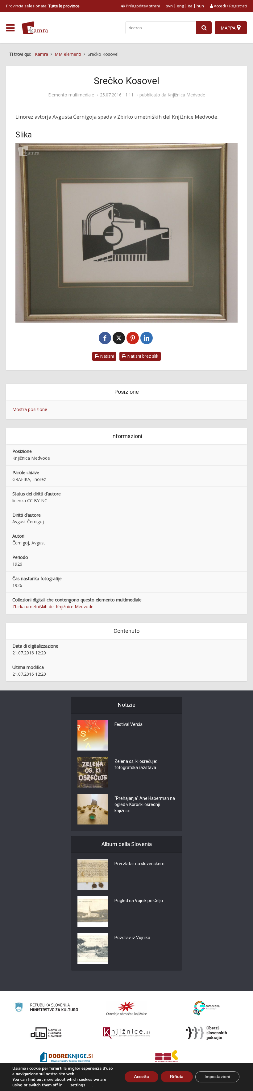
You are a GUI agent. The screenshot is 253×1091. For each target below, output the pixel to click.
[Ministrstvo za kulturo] (46, 1008)
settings (77, 1085)
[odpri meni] (10, 28)
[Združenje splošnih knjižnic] (166, 1057)
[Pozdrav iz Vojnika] (92, 948)
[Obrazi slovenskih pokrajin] (206, 1033)
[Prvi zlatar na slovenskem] (92, 874)
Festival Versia (128, 724)
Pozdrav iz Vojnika (132, 937)
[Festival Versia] (92, 735)
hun (200, 6)
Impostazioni (217, 1077)
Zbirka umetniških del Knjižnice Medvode (52, 606)
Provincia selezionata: (43, 6)
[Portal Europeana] (206, 1008)
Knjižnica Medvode (186, 95)
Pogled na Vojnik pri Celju (138, 900)
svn (169, 6)
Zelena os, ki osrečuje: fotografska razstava (135, 764)
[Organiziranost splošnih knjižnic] (126, 1008)
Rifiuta (177, 1077)
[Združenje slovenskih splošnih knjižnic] (126, 1033)
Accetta (141, 1077)
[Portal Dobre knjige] (66, 1058)
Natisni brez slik (142, 356)
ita (190, 6)
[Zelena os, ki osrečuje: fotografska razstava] (92, 772)
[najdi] (204, 27)
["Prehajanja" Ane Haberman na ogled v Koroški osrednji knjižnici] (92, 809)
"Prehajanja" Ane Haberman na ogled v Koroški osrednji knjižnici (144, 804)
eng (180, 6)
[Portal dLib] (46, 1033)
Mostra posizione (29, 409)
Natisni (106, 356)
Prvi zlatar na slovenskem (139, 863)
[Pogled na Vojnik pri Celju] (92, 911)
